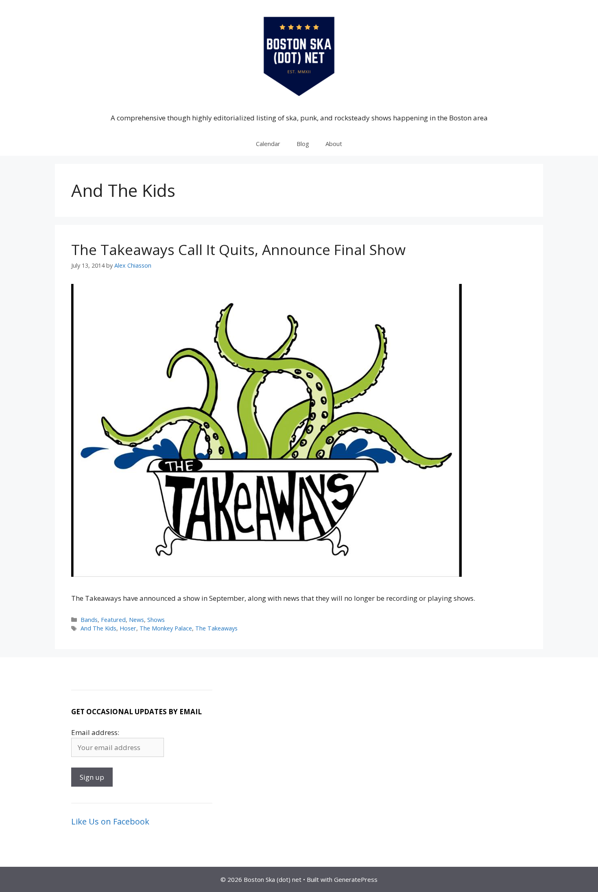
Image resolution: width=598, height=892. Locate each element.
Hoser (128, 628)
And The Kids (98, 628)
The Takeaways (216, 628)
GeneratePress (356, 879)
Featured (113, 620)
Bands (89, 620)
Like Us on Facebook (110, 821)
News (136, 620)
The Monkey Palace (166, 628)
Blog (303, 144)
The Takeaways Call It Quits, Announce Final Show (238, 249)
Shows (156, 620)
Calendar (268, 144)
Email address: (95, 732)
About (333, 144)
